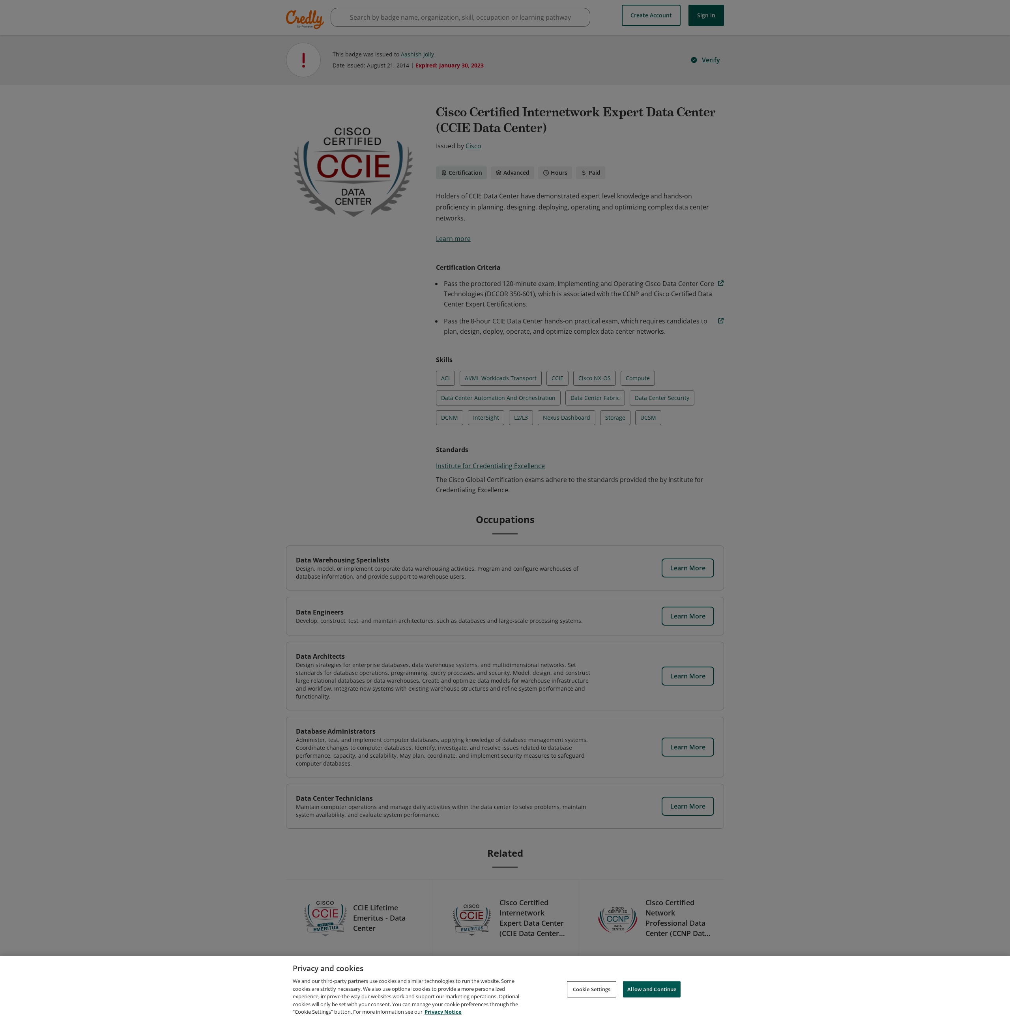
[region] (505, 988)
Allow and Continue (651, 988)
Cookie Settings (592, 988)
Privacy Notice (443, 1011)
